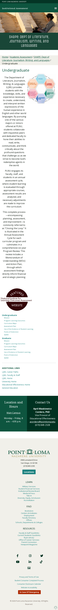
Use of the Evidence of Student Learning (18, 329)
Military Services (29, 486)
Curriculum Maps (10, 323)
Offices (29, 520)
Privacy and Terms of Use (29, 577)
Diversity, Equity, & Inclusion (29, 498)
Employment (29, 515)
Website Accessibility (29, 587)
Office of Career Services (29, 540)
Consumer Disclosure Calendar (29, 584)
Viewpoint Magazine (29, 544)
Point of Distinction (11, 355)
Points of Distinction (11, 332)
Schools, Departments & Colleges (29, 522)
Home (5, 56)
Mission (6, 318)
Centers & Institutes (29, 513)
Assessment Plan (10, 326)
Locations (29, 472)
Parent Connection (29, 542)
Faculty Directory (29, 518)
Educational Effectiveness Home (16, 384)
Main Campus (14, 412)
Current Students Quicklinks (29, 535)
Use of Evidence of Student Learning (17, 352)
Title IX (29, 495)
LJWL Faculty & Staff (11, 375)
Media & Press (29, 493)
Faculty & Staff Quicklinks (29, 533)
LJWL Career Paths (10, 372)
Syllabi (6, 335)
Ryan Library (29, 537)
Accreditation (29, 500)
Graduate (6, 338)
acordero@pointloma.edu (42, 421)
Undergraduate (9, 315)
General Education (10, 388)
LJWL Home (7, 378)
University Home (9, 381)
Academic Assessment (21, 56)
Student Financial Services (29, 489)
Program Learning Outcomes (14, 321)
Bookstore (29, 511)
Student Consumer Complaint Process (29, 580)
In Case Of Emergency (29, 592)
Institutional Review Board (29, 491)
